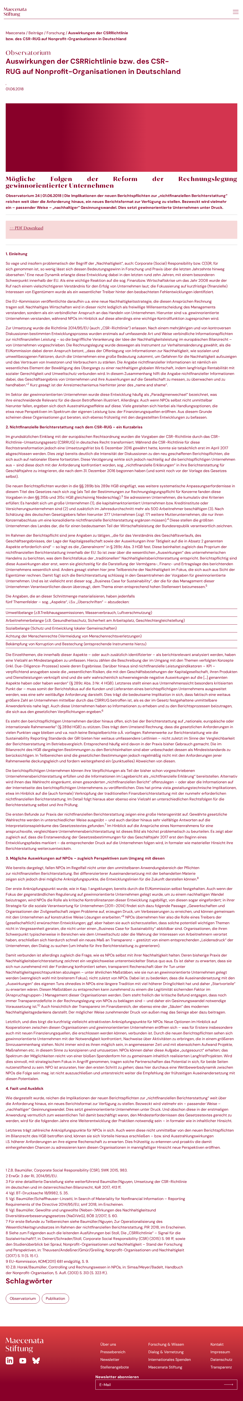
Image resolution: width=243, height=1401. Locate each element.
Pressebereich (112, 1352)
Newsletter (109, 1359)
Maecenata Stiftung (165, 1367)
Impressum (220, 1352)
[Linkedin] (9, 1360)
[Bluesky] (36, 1360)
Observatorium (23, 1298)
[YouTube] (23, 1360)
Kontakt (217, 1344)
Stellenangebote (114, 1367)
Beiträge (35, 33)
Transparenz (221, 1367)
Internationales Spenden (169, 1359)
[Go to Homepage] (47, 1345)
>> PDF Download (26, 228)
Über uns (108, 1344)
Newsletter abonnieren (228, 1384)
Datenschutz (221, 1359)
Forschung (56, 33)
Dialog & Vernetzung (166, 1352)
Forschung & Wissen (166, 1344)
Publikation (55, 1298)
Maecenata (15, 33)
